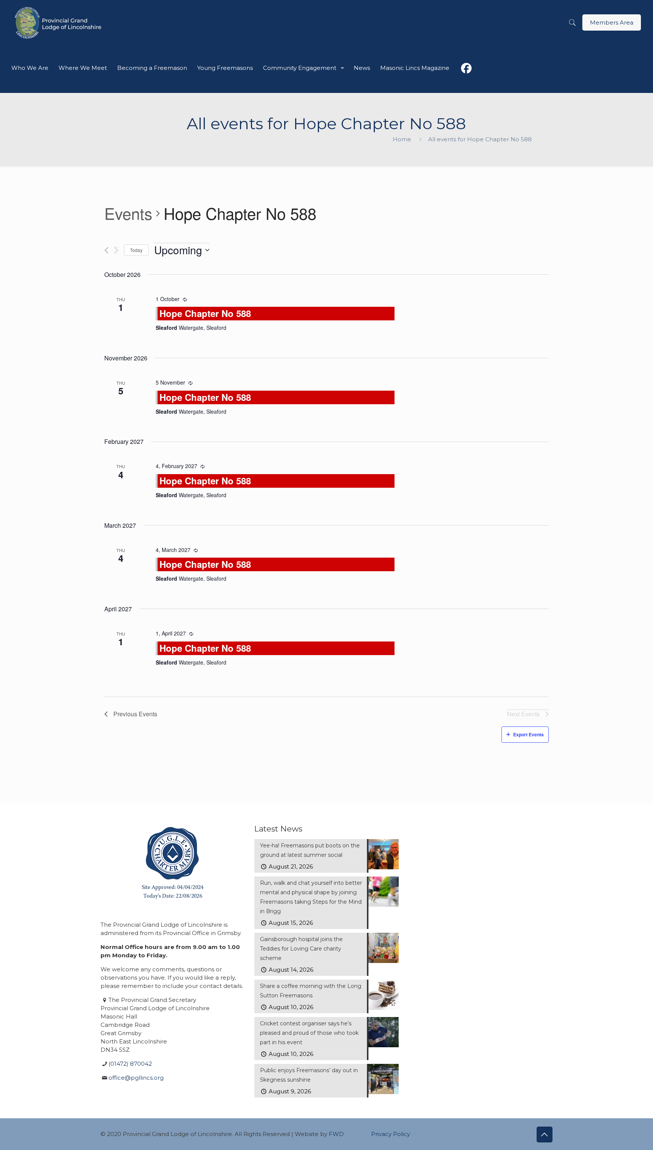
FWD (336, 1134)
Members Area (611, 22)
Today (136, 250)
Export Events (528, 734)
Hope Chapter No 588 (205, 313)
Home (402, 139)
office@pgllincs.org (136, 1077)
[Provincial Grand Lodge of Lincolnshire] (59, 22)
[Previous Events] (106, 250)
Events (128, 213)
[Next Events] (116, 250)
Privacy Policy (390, 1134)
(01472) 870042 (130, 1063)
